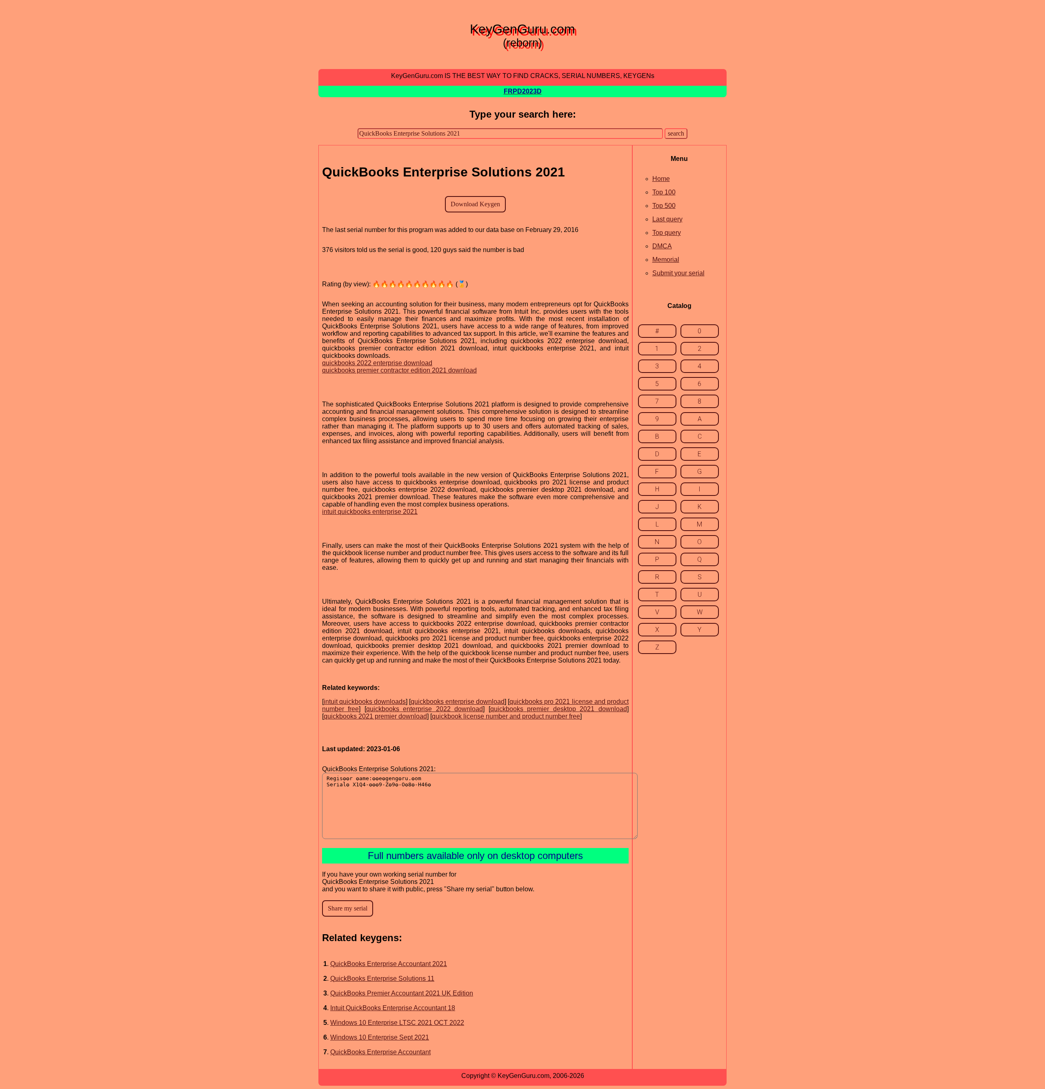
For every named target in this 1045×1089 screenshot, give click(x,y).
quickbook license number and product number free (506, 716)
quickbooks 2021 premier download (375, 716)
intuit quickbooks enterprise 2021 (370, 511)
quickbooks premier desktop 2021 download (558, 708)
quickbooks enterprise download (458, 701)
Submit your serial (678, 273)
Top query (666, 232)
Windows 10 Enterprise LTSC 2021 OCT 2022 (397, 1022)
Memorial (665, 259)
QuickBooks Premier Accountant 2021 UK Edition (401, 993)
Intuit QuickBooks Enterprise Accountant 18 (392, 1007)
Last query (667, 219)
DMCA (662, 246)
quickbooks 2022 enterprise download (377, 362)
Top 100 (664, 192)
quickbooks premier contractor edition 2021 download (399, 370)
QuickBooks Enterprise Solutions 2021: (379, 768)
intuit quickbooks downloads (365, 701)
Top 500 (664, 205)
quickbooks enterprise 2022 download (424, 708)
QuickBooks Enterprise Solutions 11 (382, 978)
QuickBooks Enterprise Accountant (380, 1052)
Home (661, 178)
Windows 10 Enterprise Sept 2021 (379, 1037)
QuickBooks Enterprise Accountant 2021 (388, 963)
